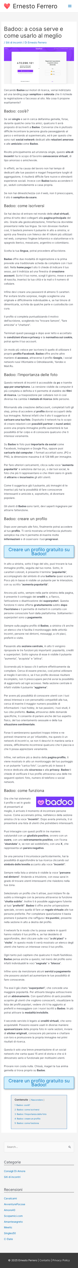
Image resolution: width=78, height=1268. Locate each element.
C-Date (8, 1239)
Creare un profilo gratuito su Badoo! (39, 551)
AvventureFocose (14, 1204)
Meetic (8, 1227)
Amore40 (9, 1210)
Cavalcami (10, 1198)
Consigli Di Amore (14, 1171)
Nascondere (37, 1100)
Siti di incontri (14, 42)
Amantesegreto (13, 1221)
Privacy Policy (61, 1260)
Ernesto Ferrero (35, 6)
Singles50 (10, 1233)
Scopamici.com (13, 1215)
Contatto (44, 1260)
